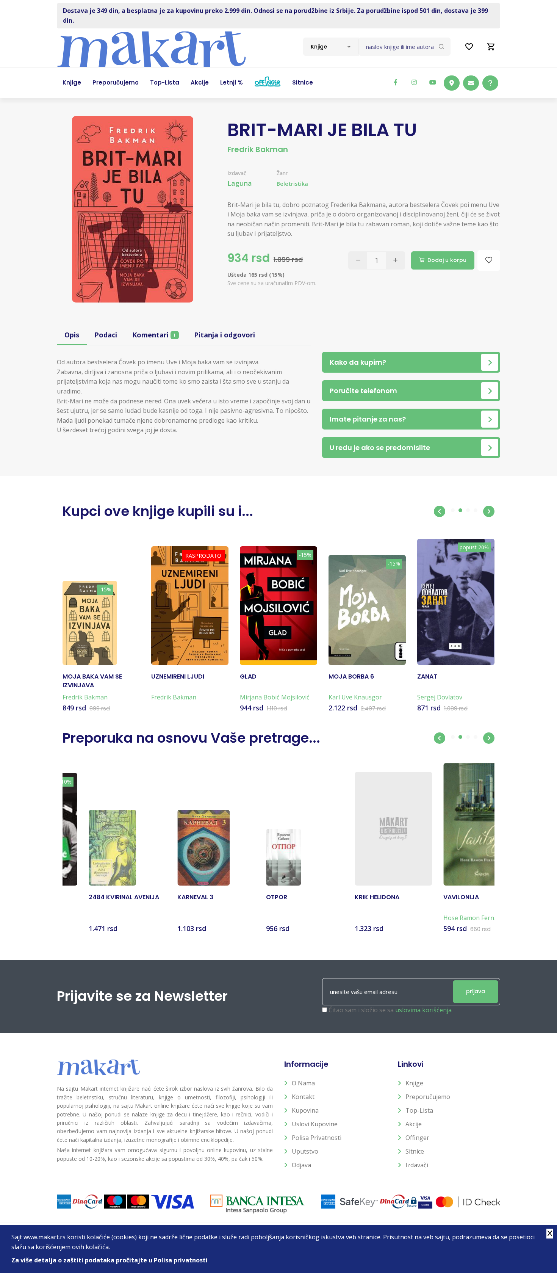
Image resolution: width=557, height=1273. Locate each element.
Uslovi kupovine (315, 1124)
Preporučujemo (427, 1097)
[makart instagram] (414, 82)
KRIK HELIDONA (351, 897)
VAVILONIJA (435, 897)
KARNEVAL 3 (169, 897)
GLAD (248, 677)
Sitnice (414, 1151)
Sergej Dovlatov (439, 697)
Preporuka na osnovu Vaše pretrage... (191, 738)
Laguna (239, 183)
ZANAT (427, 677)
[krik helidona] (367, 829)
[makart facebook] (395, 82)
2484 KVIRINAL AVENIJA (98, 897)
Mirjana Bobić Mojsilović (275, 697)
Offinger (417, 1137)
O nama (303, 1083)
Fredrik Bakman (257, 149)
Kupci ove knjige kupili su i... (158, 511)
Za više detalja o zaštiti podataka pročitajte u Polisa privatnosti (109, 1260)
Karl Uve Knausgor (355, 697)
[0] (491, 47)
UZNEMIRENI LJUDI (177, 677)
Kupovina (305, 1110)
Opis (71, 334)
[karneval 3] (177, 848)
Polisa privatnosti (316, 1137)
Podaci (105, 334)
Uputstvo (305, 1151)
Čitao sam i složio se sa (390, 1010)
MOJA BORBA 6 (351, 677)
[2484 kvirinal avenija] (86, 848)
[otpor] (257, 857)
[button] (439, 511)
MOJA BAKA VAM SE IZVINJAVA (92, 681)
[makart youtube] (432, 82)
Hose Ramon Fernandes (451, 918)
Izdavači (416, 1165)
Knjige (414, 1083)
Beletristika (292, 183)
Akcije (413, 1124)
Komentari (153, 334)
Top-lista (419, 1110)
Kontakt (303, 1097)
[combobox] (330, 47)
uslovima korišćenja (423, 1010)
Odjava (301, 1165)
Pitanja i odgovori (224, 334)
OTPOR (250, 897)
